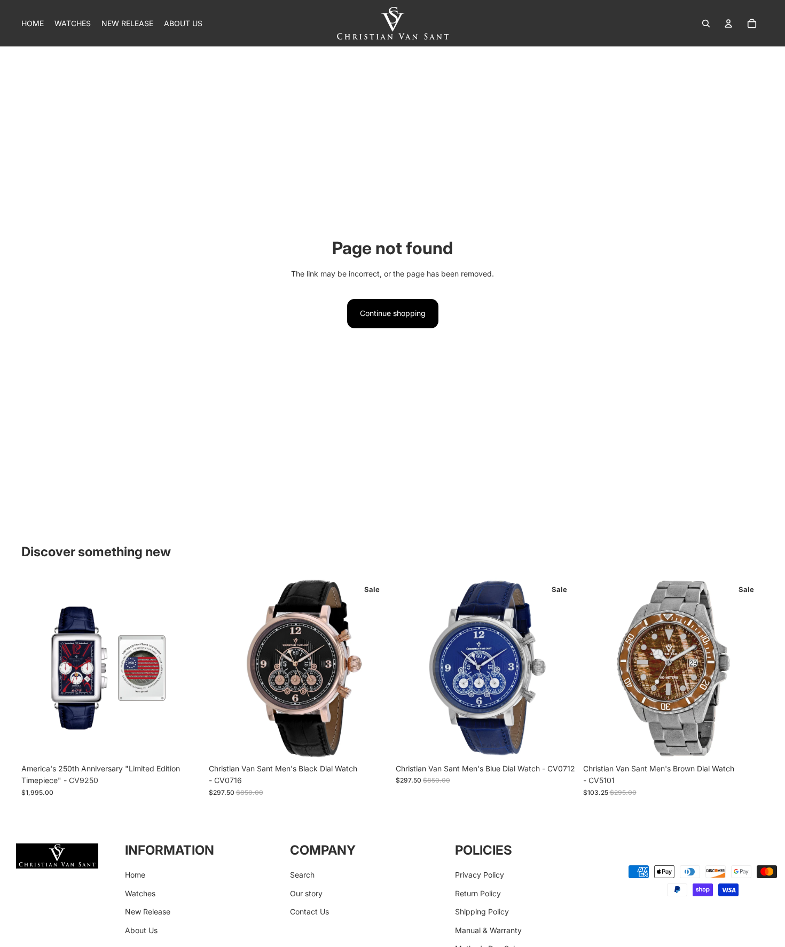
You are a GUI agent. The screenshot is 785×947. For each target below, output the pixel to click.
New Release (147, 911)
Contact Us (309, 911)
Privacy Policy (479, 874)
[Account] (728, 23)
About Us (141, 930)
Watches (140, 893)
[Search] (706, 23)
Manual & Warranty (488, 930)
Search (302, 874)
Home (135, 874)
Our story (306, 893)
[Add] (185, 742)
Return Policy (478, 893)
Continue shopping (393, 313)
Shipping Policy (482, 911)
